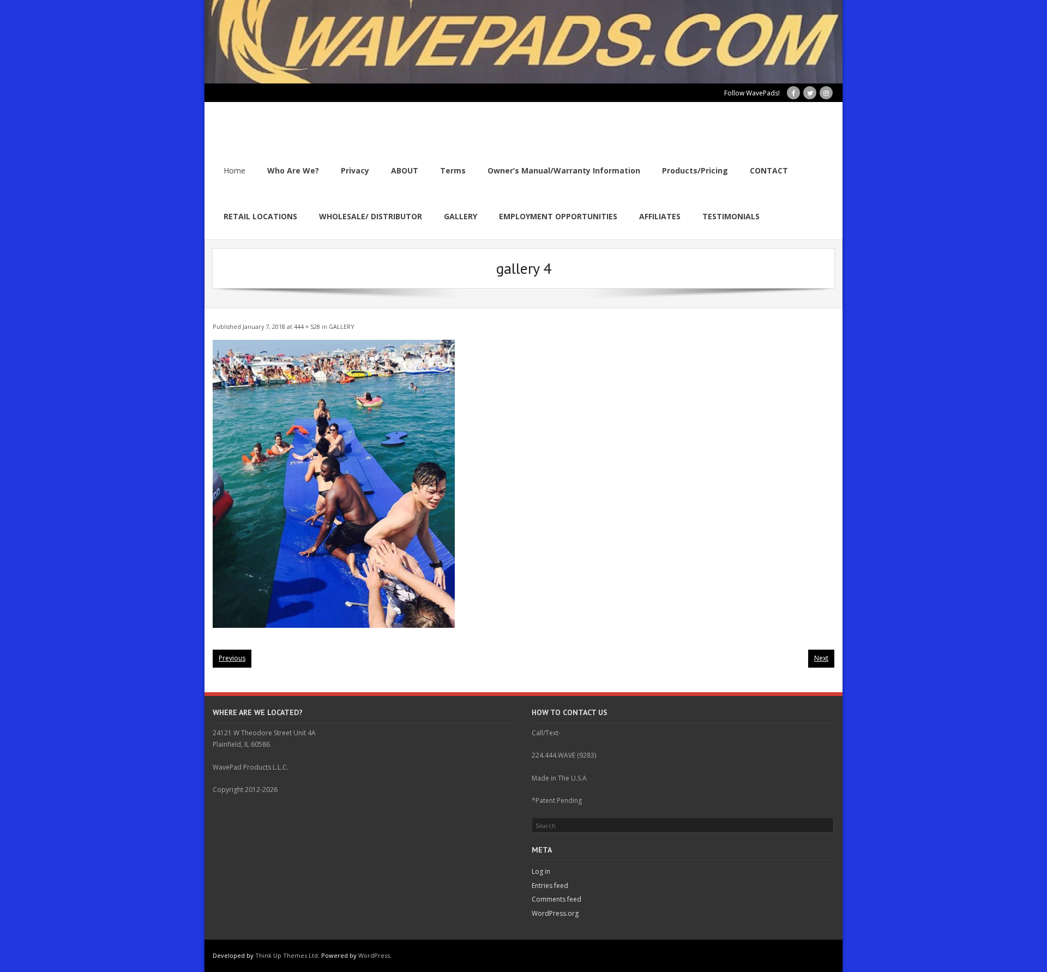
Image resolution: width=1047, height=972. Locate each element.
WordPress (374, 955)
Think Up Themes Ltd (286, 955)
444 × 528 (307, 326)
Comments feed (556, 899)
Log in (541, 871)
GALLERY (341, 326)
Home (234, 170)
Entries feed (550, 885)
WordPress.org (555, 913)
